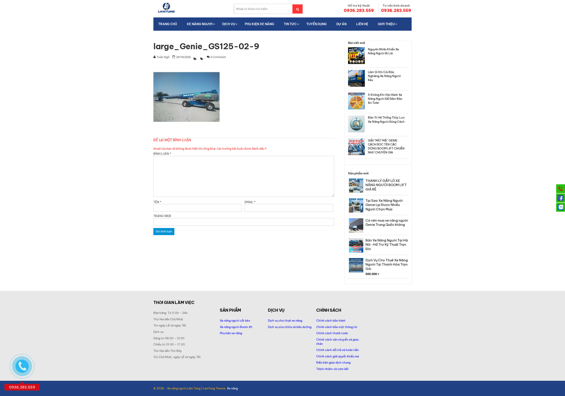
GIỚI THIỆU (386, 24)
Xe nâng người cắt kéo (235, 320)
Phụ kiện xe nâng (231, 333)
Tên (157, 202)
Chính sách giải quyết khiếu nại (337, 356)
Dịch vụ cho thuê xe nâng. (285, 320)
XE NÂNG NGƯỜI (200, 24)
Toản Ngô (163, 57)
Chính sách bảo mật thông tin (336, 327)
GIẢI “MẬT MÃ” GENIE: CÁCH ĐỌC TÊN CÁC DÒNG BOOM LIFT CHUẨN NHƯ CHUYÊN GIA (386, 146)
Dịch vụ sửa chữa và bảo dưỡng (290, 327)
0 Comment (218, 57)
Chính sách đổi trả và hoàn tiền (337, 350)
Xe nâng (232, 388)
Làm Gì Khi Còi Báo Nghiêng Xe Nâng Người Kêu (384, 76)
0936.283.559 (359, 10)
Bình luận (162, 153)
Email (250, 202)
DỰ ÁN (341, 24)
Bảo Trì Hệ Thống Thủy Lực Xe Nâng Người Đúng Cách (386, 119)
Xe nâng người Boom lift (236, 327)
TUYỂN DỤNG (316, 24)
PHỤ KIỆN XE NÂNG (259, 24)
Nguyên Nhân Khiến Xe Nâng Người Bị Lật (383, 51)
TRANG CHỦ (167, 24)
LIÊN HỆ (362, 24)
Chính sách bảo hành (330, 320)
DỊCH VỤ (228, 24)
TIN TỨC (290, 24)
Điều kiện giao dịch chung (333, 362)
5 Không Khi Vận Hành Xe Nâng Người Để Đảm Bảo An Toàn (385, 98)
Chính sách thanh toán (332, 333)
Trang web (162, 216)
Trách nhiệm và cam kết (332, 369)
